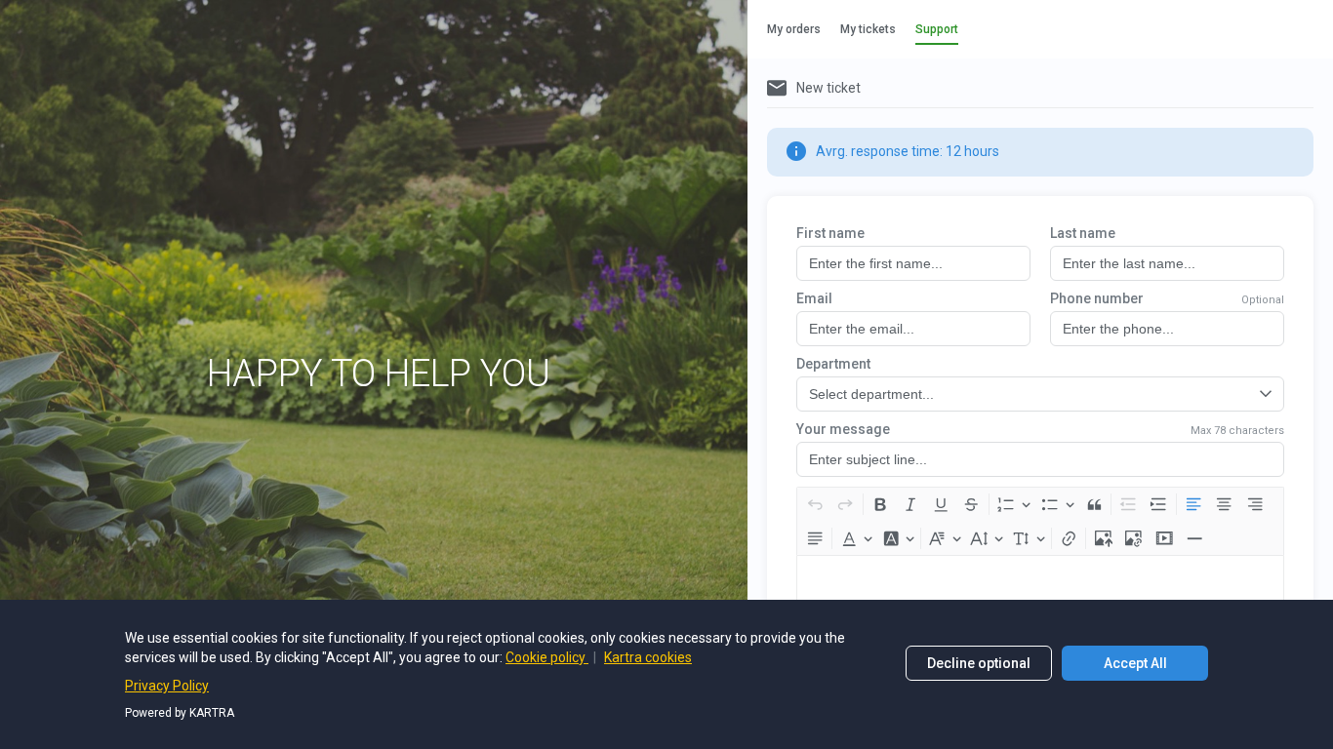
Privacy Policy (167, 685)
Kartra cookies (648, 657)
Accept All (1135, 663)
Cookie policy (546, 657)
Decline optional (978, 663)
